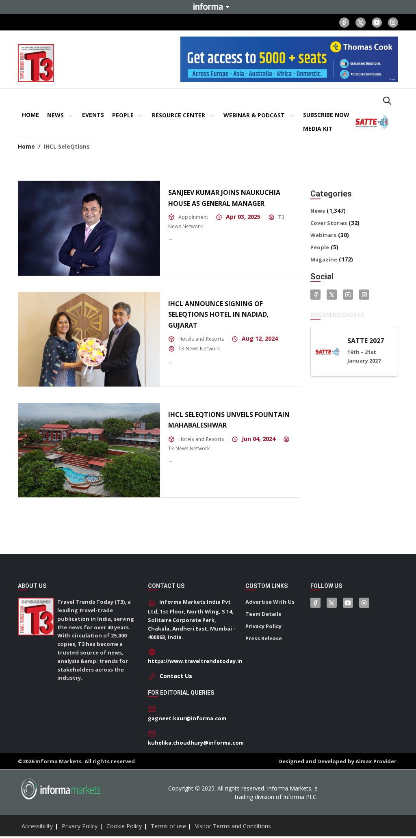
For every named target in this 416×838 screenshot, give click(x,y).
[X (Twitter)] (360, 22)
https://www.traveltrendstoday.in (195, 661)
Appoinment (193, 217)
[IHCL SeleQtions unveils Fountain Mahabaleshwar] (89, 450)
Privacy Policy (263, 626)
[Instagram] (393, 22)
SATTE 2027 (365, 340)
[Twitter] (332, 294)
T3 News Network (199, 348)
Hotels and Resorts (201, 338)
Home (26, 146)
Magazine (323, 259)
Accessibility (37, 826)
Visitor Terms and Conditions (233, 826)
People (319, 247)
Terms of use (168, 826)
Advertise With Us (270, 601)
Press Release (263, 638)
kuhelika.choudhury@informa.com (196, 742)
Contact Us (176, 676)
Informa (208, 6)
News (317, 210)
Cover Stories (328, 223)
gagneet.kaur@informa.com (187, 718)
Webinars (323, 235)
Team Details (263, 614)
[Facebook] (344, 22)
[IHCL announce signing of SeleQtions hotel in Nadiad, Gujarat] (89, 339)
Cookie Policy (124, 826)
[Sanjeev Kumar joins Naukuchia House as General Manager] (89, 228)
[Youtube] (377, 22)
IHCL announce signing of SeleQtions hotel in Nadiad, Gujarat (218, 314)
